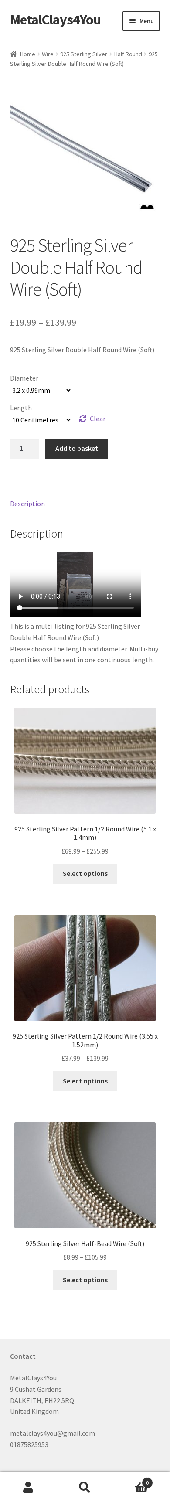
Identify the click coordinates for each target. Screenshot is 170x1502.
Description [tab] (27, 503)
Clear (97, 418)
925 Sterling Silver (83, 54)
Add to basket (76, 448)
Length (21, 407)
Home (27, 54)
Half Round (128, 54)
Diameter (24, 378)
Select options (85, 873)
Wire (48, 54)
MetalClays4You (55, 19)
